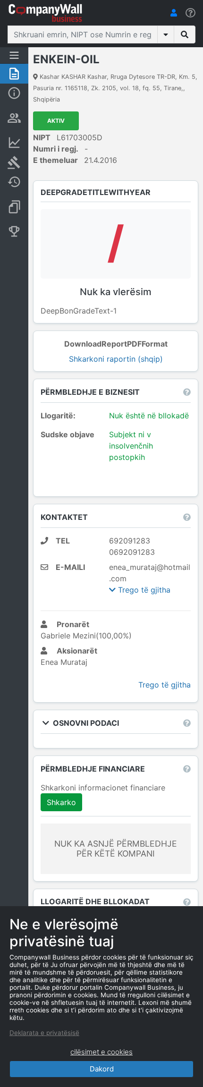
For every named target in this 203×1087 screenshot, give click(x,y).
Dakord (102, 1068)
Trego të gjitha (143, 589)
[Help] (190, 13)
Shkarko (61, 802)
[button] (174, 12)
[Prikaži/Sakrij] (165, 34)
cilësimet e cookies (101, 1051)
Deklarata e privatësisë (44, 1032)
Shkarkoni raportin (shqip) (116, 359)
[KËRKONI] (184, 34)
